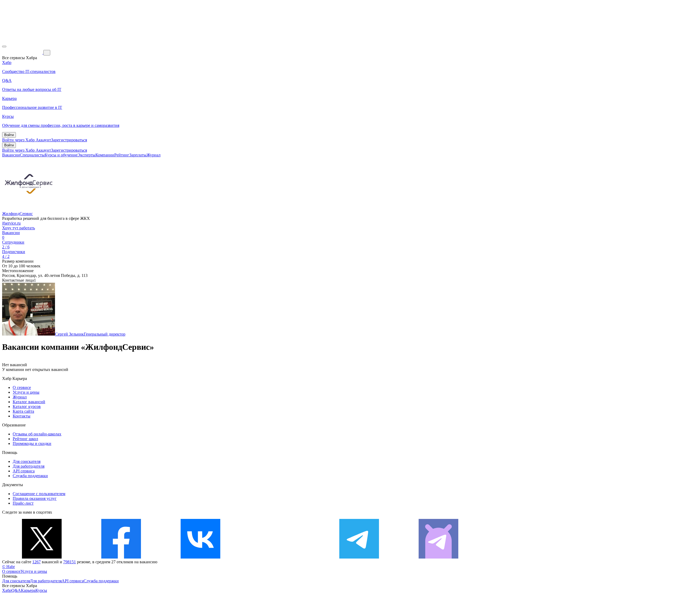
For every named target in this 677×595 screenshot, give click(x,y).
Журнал (154, 155)
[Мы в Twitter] (41, 557)
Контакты (21, 416)
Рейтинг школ (25, 438)
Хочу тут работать (18, 228)
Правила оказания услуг (35, 498)
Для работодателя (28, 466)
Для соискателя (26, 461)
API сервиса (24, 471)
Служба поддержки (30, 475)
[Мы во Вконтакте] (200, 557)
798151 (69, 562)
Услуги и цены (26, 392)
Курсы (41, 590)
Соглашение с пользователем (39, 493)
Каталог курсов (27, 406)
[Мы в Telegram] (359, 557)
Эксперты (86, 155)
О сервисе (22, 387)
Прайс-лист (23, 503)
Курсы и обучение (61, 155)
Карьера (28, 590)
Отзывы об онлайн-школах (37, 434)
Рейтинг (121, 155)
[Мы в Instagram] (279, 557)
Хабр (6, 590)
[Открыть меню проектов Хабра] (4, 46)
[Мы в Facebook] (121, 557)
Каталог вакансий (29, 401)
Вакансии (11, 155)
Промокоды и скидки (32, 443)
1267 (36, 562)
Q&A (16, 590)
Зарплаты (138, 155)
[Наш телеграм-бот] (438, 557)
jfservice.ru (11, 223)
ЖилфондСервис (17, 213)
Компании (104, 155)
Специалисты (32, 155)
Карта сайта (23, 411)
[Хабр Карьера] (22, 52)
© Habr (8, 566)
